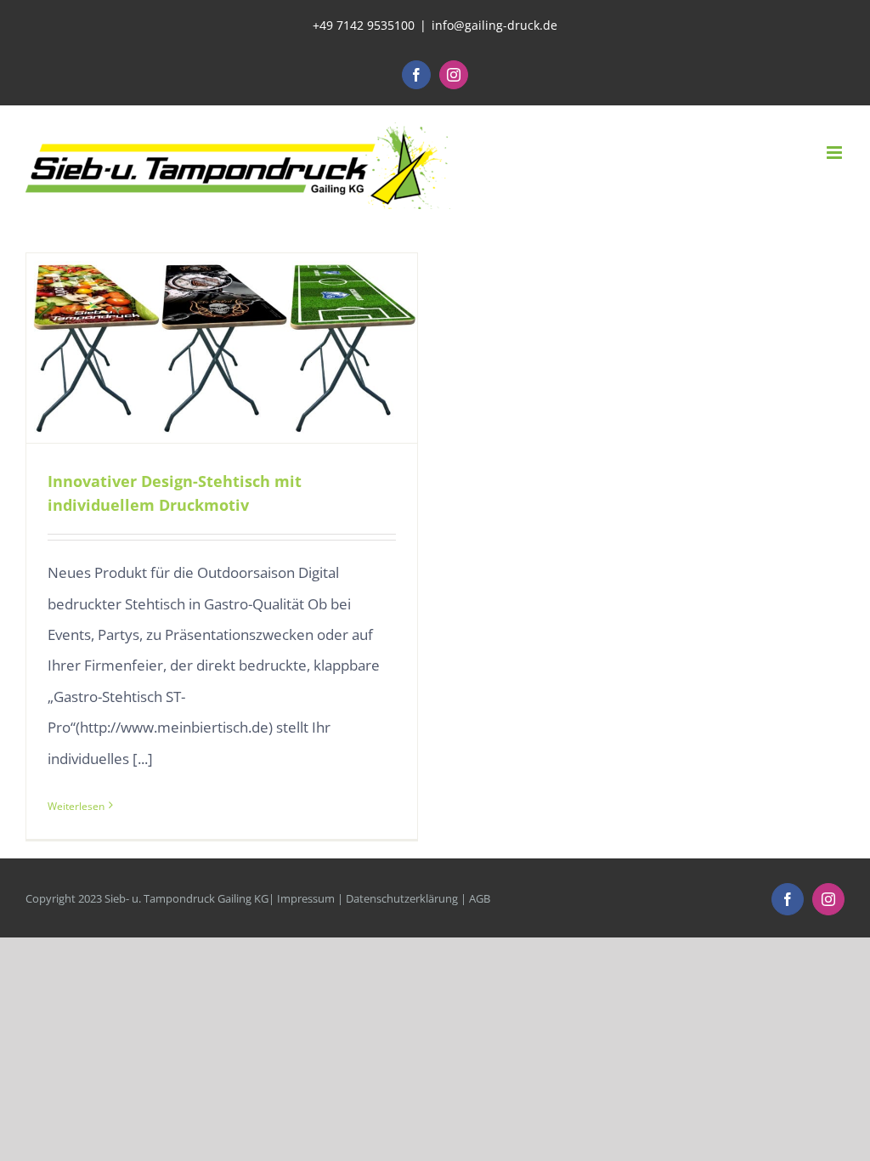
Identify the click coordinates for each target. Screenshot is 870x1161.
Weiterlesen (76, 806)
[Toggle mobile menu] (836, 152)
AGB (479, 898)
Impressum (306, 898)
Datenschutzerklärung (402, 898)
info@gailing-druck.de (494, 25)
